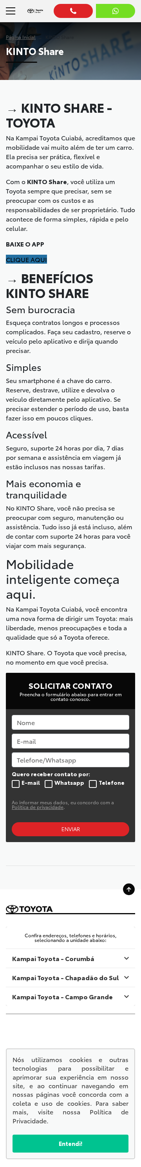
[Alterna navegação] (10, 11)
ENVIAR (70, 829)
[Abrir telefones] (73, 11)
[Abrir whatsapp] (115, 11)
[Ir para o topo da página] (129, 889)
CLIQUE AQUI (26, 259)
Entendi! (70, 1143)
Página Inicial (21, 37)
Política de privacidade (37, 806)
